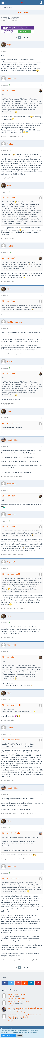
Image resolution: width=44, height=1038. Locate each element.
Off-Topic (10, 1005)
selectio (10, 1010)
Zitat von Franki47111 (11, 423)
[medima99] (4, 996)
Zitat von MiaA (8, 90)
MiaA (4, 21)
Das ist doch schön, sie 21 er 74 (18, 1001)
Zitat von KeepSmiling (11, 833)
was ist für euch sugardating (17, 994)
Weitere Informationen (8, 1035)
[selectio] (4, 1010)
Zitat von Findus (9, 197)
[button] (3, 2)
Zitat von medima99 (11, 574)
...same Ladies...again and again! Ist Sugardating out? (25, 1008)
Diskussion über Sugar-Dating (16, 998)
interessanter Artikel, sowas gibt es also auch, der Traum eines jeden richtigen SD (24, 1016)
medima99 (11, 996)
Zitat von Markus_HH (11, 705)
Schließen (20, 1035)
